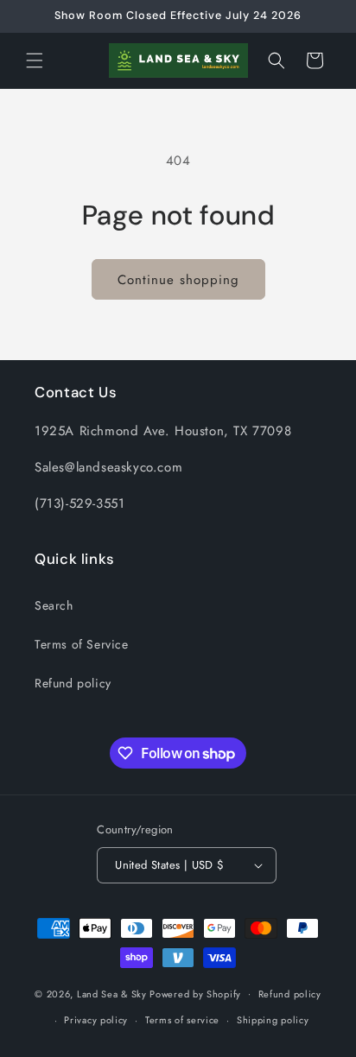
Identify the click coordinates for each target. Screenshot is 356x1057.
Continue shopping (178, 279)
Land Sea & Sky (112, 993)
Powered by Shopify (195, 993)
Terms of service (182, 1020)
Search (54, 605)
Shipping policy (273, 1020)
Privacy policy (96, 1020)
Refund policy (73, 683)
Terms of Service (82, 644)
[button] (35, 60)
